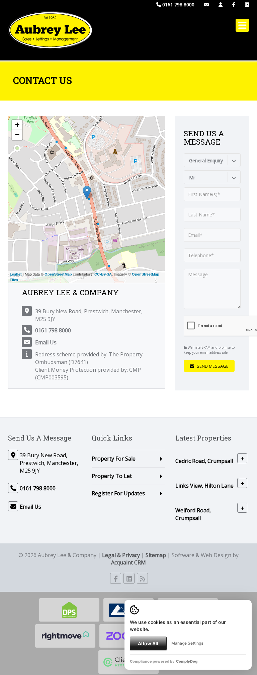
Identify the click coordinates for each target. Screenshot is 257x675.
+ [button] (17, 125)
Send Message (212, 366)
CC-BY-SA (103, 274)
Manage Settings (187, 643)
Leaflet (16, 274)
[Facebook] (233, 4)
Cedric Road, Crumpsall (204, 461)
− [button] (17, 135)
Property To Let (112, 476)
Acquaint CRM (128, 562)
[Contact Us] (221, 4)
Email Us (46, 342)
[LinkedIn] (247, 4)
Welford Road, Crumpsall (193, 514)
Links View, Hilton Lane (204, 485)
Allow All (148, 643)
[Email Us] (206, 4)
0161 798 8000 (177, 4)
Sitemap (156, 555)
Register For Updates (118, 493)
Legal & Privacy (121, 555)
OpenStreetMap (58, 274)
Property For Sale (114, 458)
